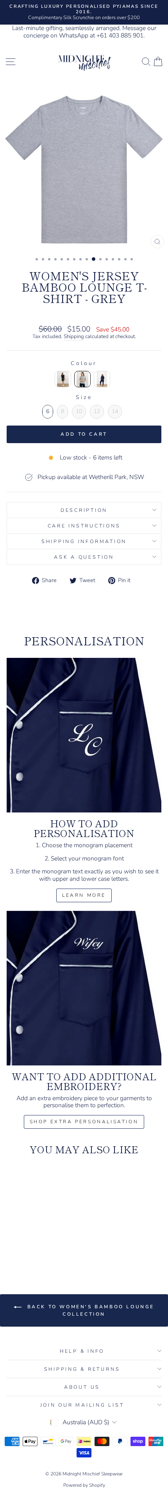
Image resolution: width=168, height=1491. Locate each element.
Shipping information (84, 541)
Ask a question (84, 557)
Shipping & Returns (82, 1369)
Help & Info (82, 1351)
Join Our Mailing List (82, 1405)
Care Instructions (84, 525)
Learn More (84, 895)
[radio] (63, 379)
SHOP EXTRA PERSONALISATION (84, 1122)
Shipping (74, 337)
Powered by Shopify (84, 1485)
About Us (82, 1387)
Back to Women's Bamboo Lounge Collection (89, 1310)
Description (84, 510)
